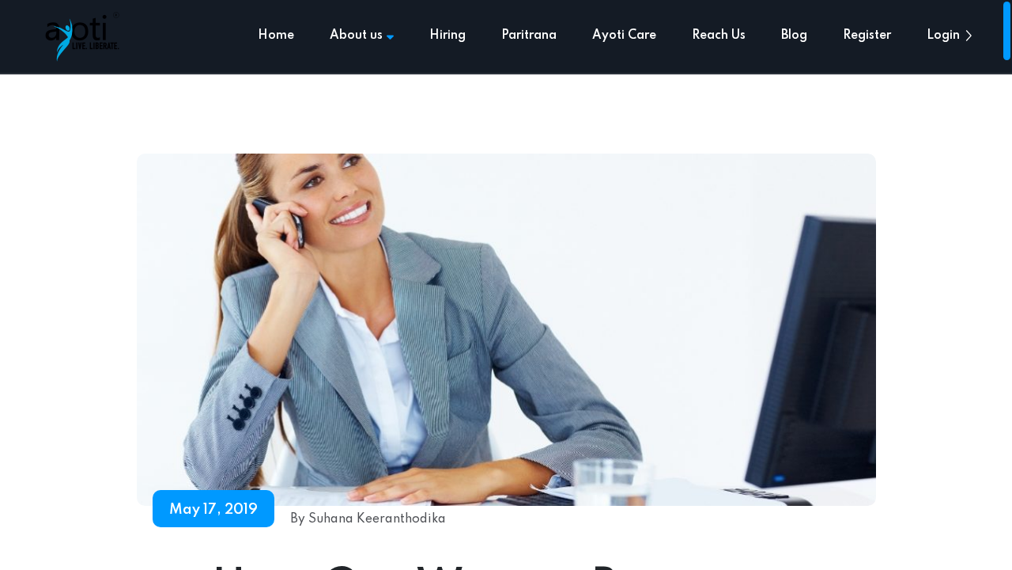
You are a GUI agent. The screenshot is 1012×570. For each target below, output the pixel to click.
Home (276, 35)
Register (867, 35)
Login (943, 35)
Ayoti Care (624, 35)
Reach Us (719, 35)
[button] (968, 36)
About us (356, 35)
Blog (794, 35)
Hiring (447, 35)
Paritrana (529, 35)
